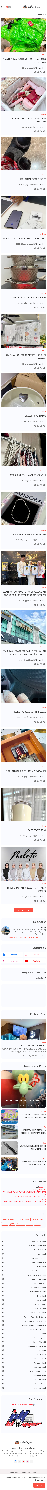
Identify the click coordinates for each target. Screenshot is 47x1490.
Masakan (20, 1223)
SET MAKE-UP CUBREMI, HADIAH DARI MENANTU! (28, 120)
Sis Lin (43, 927)
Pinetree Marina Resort (24, 1384)
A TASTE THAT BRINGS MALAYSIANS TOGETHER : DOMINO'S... (28, 1198)
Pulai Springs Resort (24, 1258)
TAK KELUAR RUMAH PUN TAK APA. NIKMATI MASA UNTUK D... (24, 1193)
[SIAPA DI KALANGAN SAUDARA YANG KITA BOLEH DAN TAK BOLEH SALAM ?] (9, 1116)
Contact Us (25, 1472)
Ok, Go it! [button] (39, 1485)
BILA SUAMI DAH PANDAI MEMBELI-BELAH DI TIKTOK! (25, 357)
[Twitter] (41, 72)
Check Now (39, 1480)
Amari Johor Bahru (24, 1262)
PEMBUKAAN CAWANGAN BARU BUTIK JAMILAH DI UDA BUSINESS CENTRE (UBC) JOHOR (24, 653)
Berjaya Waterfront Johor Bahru (24, 1325)
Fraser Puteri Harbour (24, 1329)
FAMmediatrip (24, 1219)
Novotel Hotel (24, 1380)
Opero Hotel (24, 1300)
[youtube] (23, 1461)
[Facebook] (44, 72)
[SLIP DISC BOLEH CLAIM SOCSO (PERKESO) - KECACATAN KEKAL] (9, 1132)
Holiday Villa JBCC (24, 1342)
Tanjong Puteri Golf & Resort (24, 1317)
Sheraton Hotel (24, 1359)
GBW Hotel (24, 1254)
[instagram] (27, 1461)
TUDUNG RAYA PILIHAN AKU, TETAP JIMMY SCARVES (26, 889)
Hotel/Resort (37, 1219)
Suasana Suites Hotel (24, 1313)
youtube (36, 961)
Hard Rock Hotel (24, 1250)
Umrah (29, 1223)
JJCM (12, 1223)
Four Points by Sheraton (24, 1346)
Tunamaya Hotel (24, 1363)
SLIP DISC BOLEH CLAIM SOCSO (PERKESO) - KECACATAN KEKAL (33, 1131)
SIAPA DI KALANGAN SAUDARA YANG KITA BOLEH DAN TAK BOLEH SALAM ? (34, 1116)
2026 (41, 1187)
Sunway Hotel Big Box (24, 1371)
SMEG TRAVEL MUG (37, 830)
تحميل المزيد (24, 910)
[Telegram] (35, 72)
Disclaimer (14, 1472)
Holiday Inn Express (24, 1338)
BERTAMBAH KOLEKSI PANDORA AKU (29, 534)
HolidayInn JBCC (24, 1283)
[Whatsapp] (38, 72)
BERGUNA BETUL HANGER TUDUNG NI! (28, 475)
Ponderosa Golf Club (24, 1292)
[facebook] (15, 1461)
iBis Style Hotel (24, 1388)
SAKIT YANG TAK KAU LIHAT (33, 1045)
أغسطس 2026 (37, 1189)
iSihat (37, 1223)
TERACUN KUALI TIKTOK (35, 416)
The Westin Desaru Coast (24, 1275)
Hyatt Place (24, 1354)
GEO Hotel (24, 1333)
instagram (13, 961)
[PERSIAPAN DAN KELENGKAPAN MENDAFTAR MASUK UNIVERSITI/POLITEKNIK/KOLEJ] (9, 1164)
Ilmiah (5, 1223)
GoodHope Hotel (24, 1375)
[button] (8, 7)
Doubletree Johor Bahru (24, 1246)
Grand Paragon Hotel (24, 1279)
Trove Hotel (24, 1296)
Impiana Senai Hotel (24, 1287)
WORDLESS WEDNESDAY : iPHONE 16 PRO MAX (24, 238)
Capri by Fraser (24, 1304)
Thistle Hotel (24, 1267)
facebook (14, 955)
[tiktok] (31, 1461)
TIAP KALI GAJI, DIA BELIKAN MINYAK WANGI (26, 771)
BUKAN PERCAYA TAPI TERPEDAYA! (30, 712)
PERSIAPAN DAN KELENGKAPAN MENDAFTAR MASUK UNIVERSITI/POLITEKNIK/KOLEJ (33, 1163)
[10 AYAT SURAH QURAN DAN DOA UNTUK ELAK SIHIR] (9, 1148)
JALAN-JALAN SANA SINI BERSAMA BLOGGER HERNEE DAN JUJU (24, 1203)
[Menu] (43, 7)
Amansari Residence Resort (24, 1321)
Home (35, 1472)
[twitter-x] (19, 1461)
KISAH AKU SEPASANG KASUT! (32, 179)
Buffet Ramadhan (9, 1219)
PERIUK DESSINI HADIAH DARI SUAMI (29, 297)
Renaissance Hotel (24, 1241)
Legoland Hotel (24, 1367)
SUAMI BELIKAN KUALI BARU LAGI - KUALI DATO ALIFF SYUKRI (24, 61)
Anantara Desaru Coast (24, 1271)
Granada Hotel (24, 1350)
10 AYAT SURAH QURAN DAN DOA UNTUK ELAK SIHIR (33, 1147)
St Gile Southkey (24, 1308)
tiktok (36, 955)
